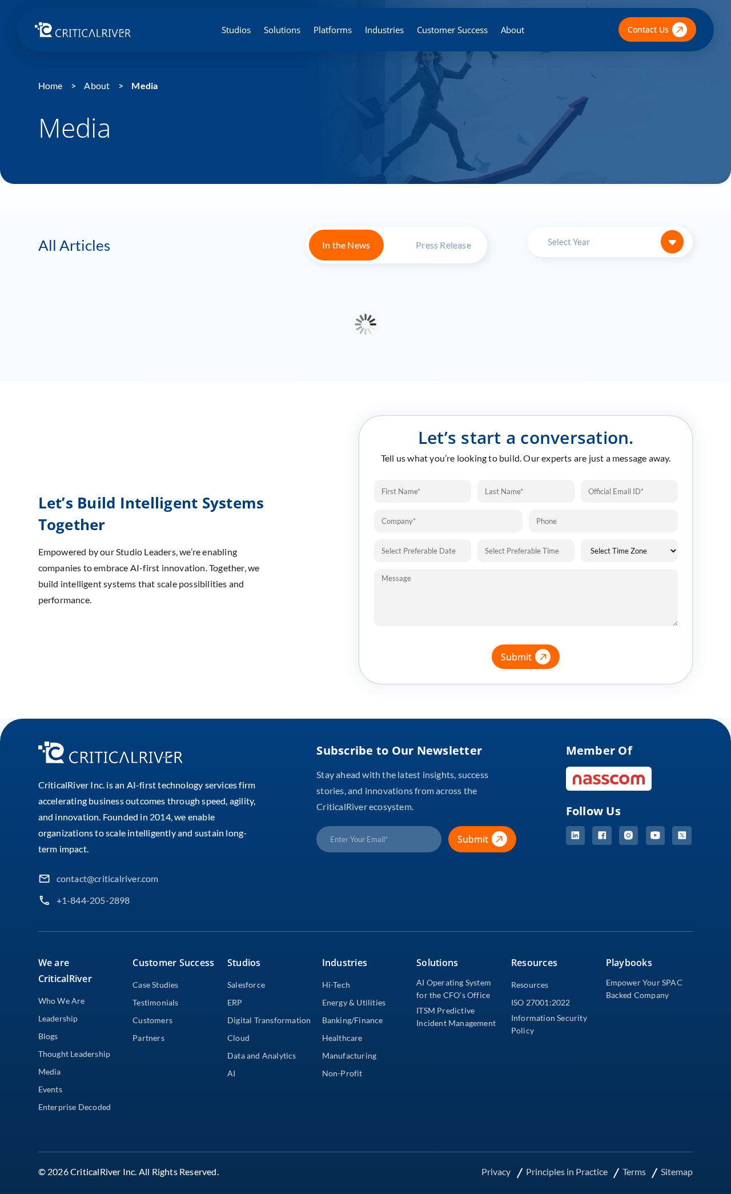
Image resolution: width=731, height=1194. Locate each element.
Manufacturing (349, 1055)
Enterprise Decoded (74, 1107)
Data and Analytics (261, 1055)
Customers (152, 1020)
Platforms (333, 29)
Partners (148, 1038)
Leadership (58, 1018)
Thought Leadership (74, 1054)
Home (50, 85)
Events (50, 1089)
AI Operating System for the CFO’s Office (453, 988)
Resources (530, 984)
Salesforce (246, 984)
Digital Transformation (269, 1020)
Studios (236, 29)
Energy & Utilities (354, 1002)
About (512, 29)
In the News (346, 244)
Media (144, 85)
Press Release (443, 244)
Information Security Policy (549, 1024)
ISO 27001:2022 (541, 1002)
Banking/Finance (352, 1020)
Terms (635, 1171)
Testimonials (155, 1002)
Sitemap (677, 1171)
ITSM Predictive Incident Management (456, 1016)
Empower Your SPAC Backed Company (644, 988)
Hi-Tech (336, 984)
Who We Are (61, 1000)
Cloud (238, 1038)
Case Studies (155, 984)
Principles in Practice (567, 1171)
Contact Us (648, 29)
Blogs (48, 1036)
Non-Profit (342, 1073)
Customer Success (452, 29)
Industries (384, 29)
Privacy (496, 1171)
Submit (516, 657)
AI (231, 1073)
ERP (235, 1002)
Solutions (282, 29)
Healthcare (342, 1038)
